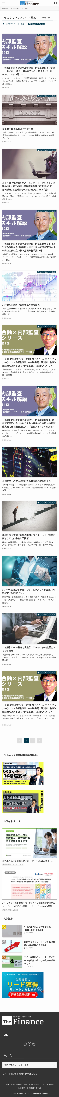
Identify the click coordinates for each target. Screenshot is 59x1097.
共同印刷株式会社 (10, 910)
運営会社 (50, 1085)
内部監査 (32, 24)
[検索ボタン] (55, 3)
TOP (7, 1085)
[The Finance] (29, 3)
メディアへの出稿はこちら (34, 1085)
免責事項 (21, 1088)
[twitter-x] (29, 1044)
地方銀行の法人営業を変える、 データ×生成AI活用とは (28, 861)
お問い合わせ (16, 1085)
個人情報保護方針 (34, 1088)
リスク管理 (41, 24)
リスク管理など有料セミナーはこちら (19, 1073)
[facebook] (25, 1044)
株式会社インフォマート (12, 864)
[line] (34, 1044)
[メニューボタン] (3, 3)
